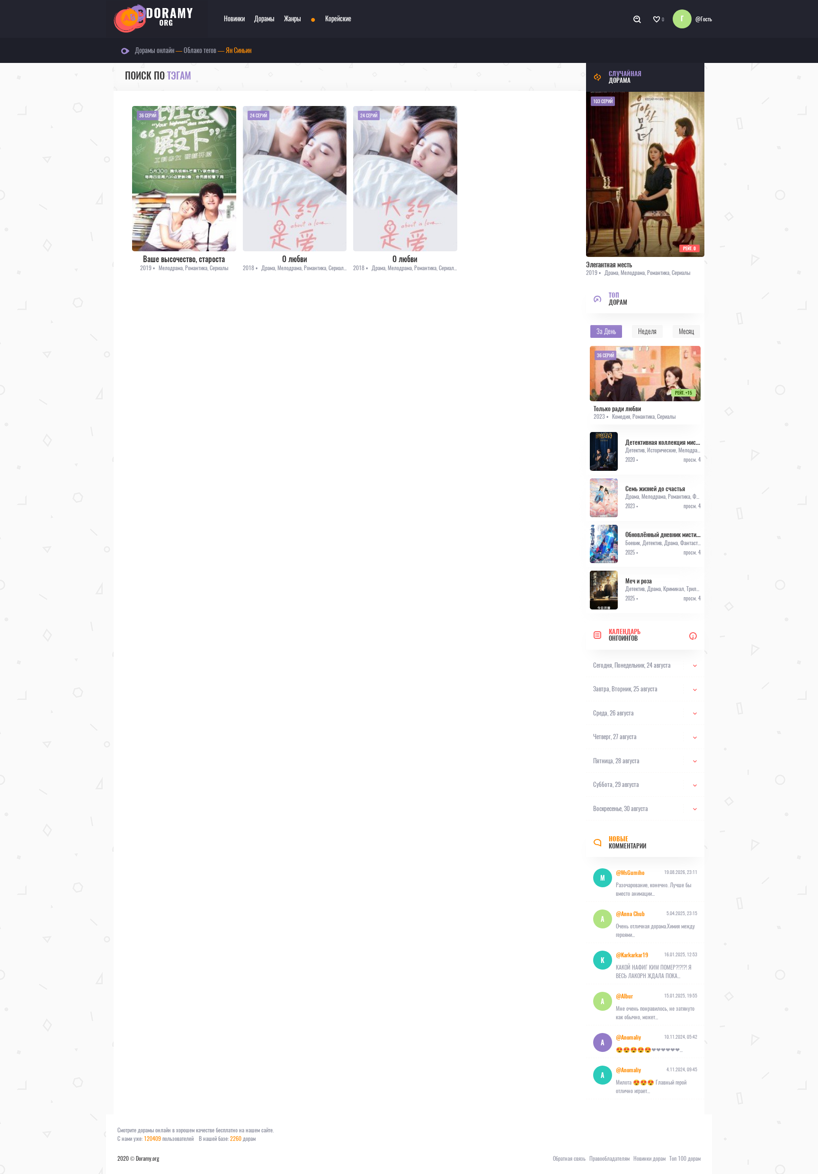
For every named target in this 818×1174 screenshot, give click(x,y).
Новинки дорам (649, 1158)
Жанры (292, 18)
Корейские (338, 18)
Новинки (234, 18)
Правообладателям (609, 1158)
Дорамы (264, 18)
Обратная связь (569, 1158)
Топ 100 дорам (685, 1158)
